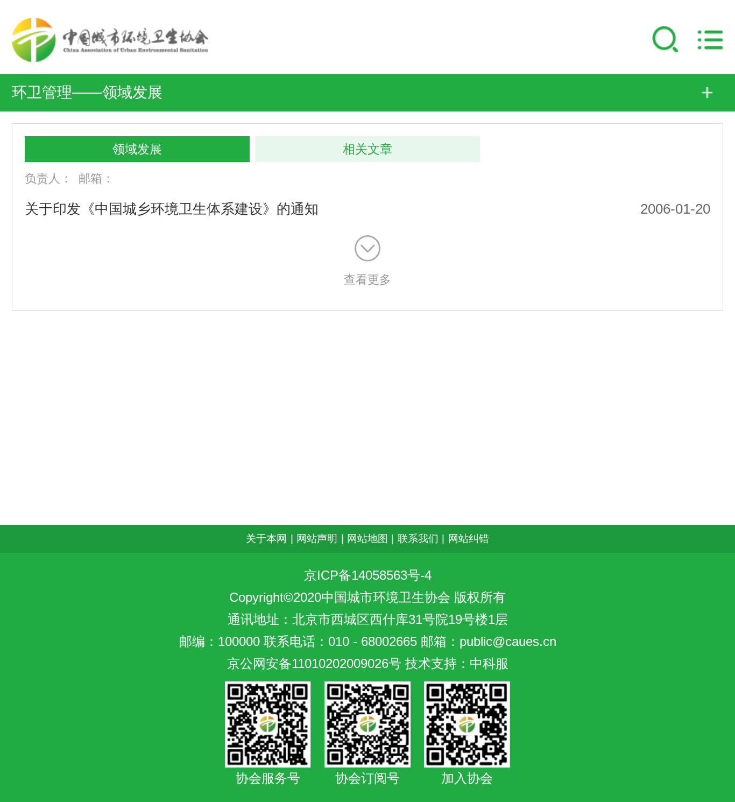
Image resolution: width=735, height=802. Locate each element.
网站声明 (316, 538)
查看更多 (367, 279)
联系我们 (418, 538)
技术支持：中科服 (456, 664)
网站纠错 (468, 538)
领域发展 (137, 149)
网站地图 (367, 538)
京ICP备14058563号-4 (368, 575)
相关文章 (367, 149)
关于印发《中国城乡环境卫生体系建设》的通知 (172, 208)
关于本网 (266, 538)
